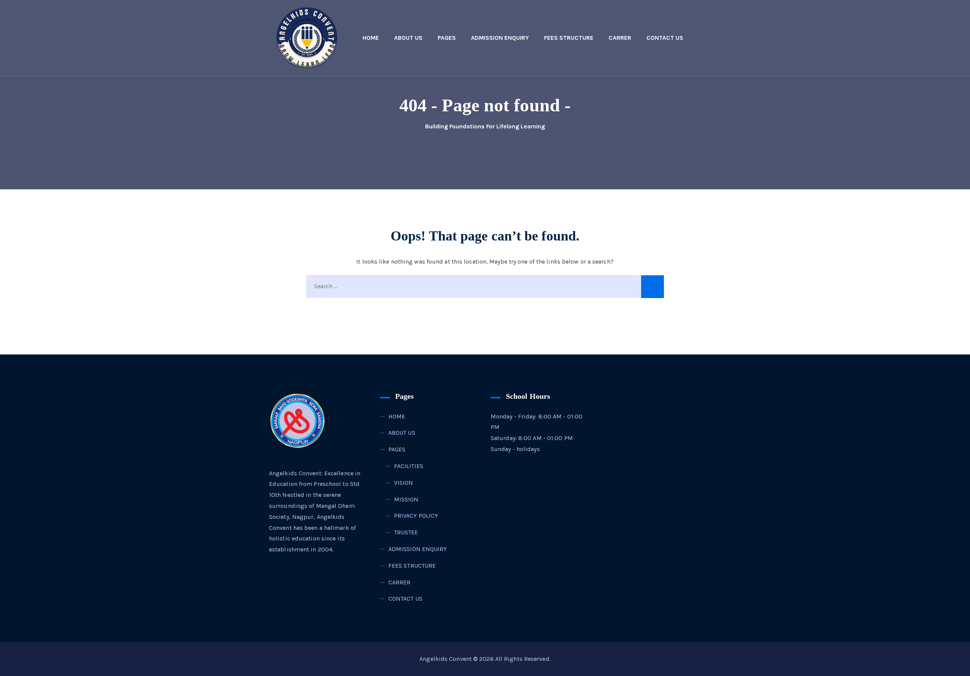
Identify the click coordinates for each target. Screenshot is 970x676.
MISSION (406, 499)
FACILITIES (408, 466)
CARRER (620, 37)
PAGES (447, 37)
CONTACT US (664, 37)
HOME (371, 37)
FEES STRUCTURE (568, 37)
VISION (403, 482)
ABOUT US (408, 37)
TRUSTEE (406, 532)
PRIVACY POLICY (416, 515)
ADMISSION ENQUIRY (500, 37)
